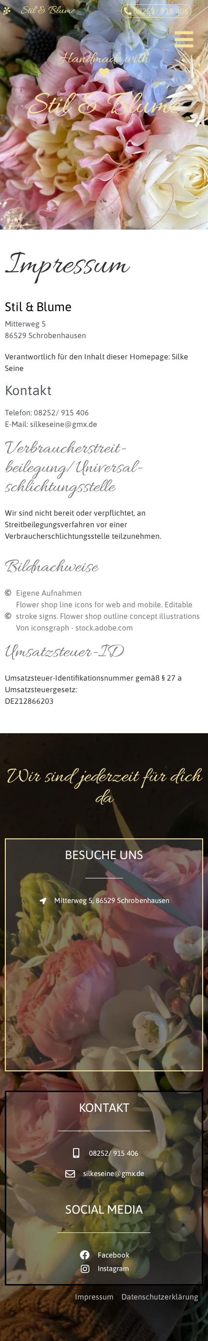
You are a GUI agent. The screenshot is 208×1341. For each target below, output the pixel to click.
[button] (186, 30)
